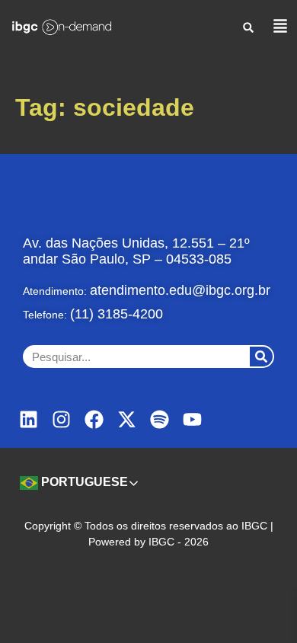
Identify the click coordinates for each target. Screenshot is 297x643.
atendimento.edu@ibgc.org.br (180, 290)
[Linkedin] (28, 419)
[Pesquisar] (261, 356)
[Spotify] (159, 419)
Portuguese (83, 481)
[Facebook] (94, 419)
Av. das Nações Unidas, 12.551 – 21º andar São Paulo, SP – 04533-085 (136, 251)
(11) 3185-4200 (116, 314)
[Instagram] (61, 419)
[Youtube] (192, 419)
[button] (248, 27)
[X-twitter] (126, 419)
